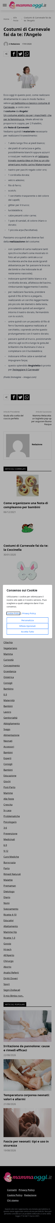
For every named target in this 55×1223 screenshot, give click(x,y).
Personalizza (27, 620)
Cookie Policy (13, 613)
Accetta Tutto (27, 631)
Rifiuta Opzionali (27, 626)
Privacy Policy (29, 613)
